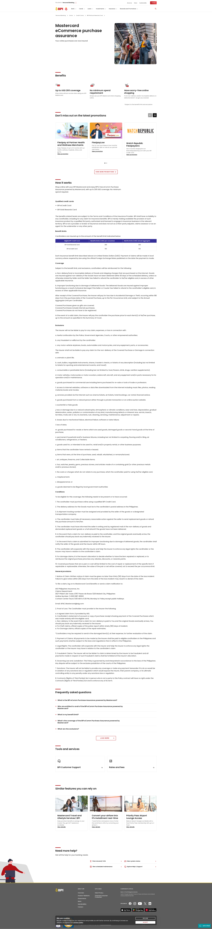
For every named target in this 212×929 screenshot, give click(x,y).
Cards (71, 15)
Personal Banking (61, 15)
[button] (155, 115)
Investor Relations (84, 895)
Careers (80, 907)
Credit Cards (80, 15)
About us (129, 3)
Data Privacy (99, 893)
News (135, 3)
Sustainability (142, 3)
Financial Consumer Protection (101, 896)
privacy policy (78, 923)
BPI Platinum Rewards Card (95, 15)
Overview (81, 893)
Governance (82, 898)
